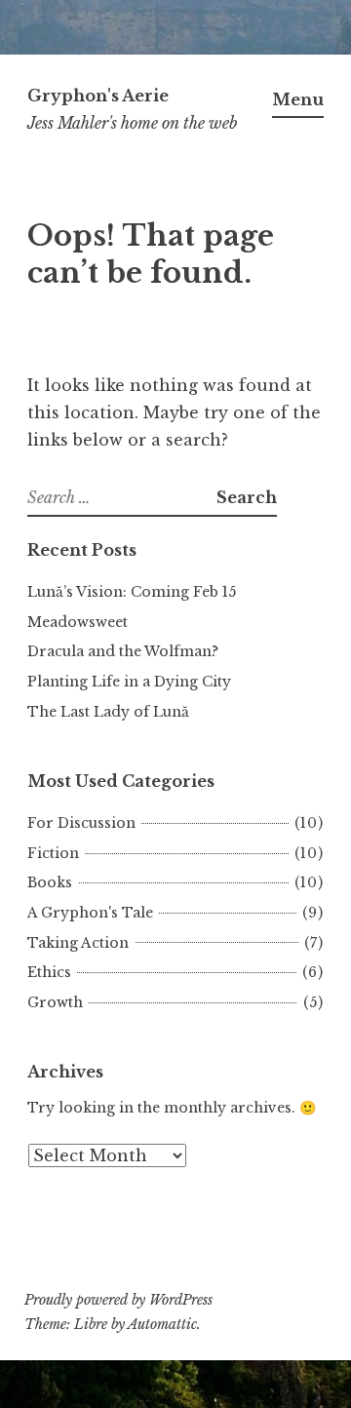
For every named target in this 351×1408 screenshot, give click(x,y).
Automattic (162, 1324)
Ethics (49, 972)
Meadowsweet (77, 622)
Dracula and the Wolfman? (122, 651)
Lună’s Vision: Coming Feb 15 (131, 592)
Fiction (53, 853)
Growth (55, 1002)
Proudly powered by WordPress (118, 1300)
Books (49, 882)
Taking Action (78, 943)
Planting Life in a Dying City (129, 681)
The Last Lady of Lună (108, 712)
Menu (298, 99)
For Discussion (81, 823)
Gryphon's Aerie (98, 95)
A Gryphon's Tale (90, 912)
